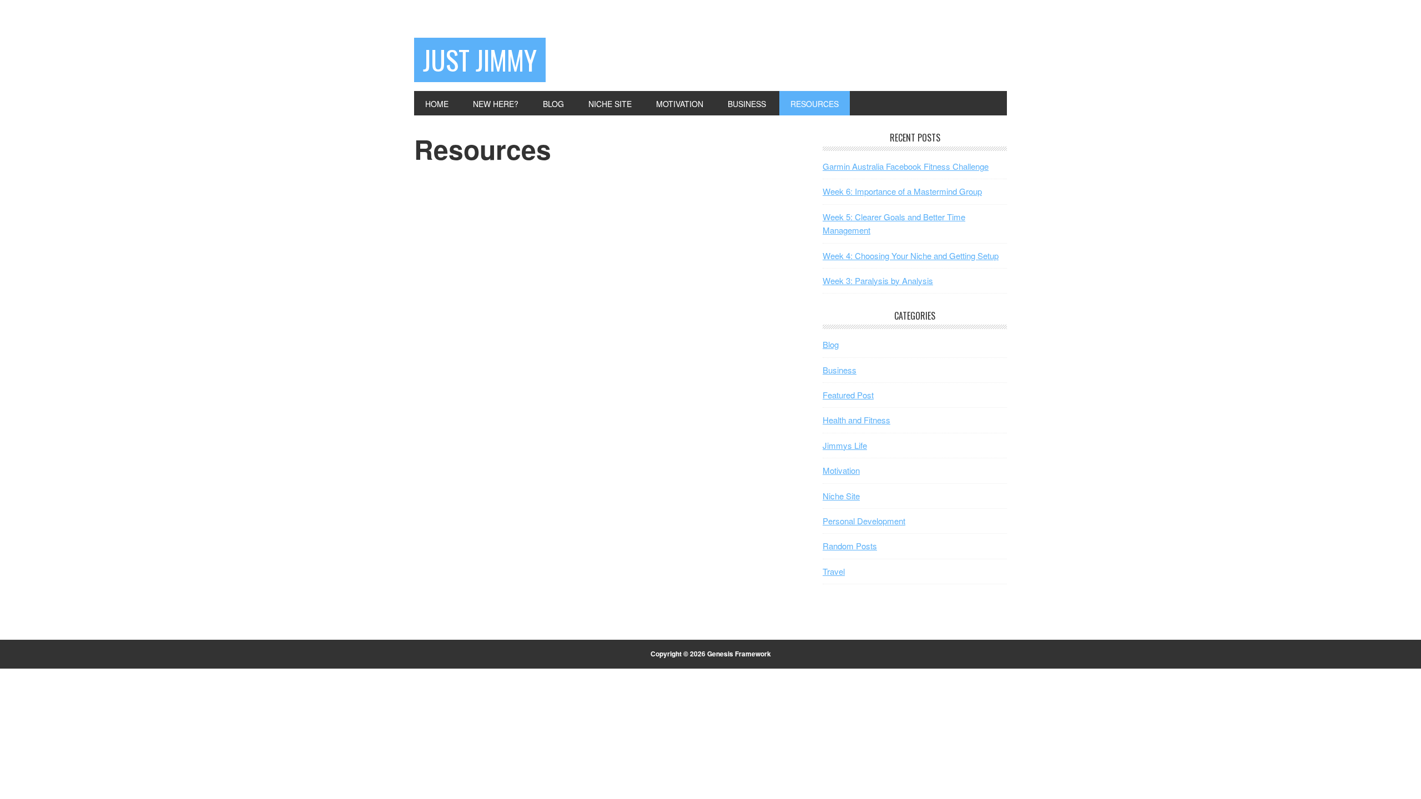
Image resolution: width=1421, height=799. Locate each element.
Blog (831, 344)
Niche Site (841, 496)
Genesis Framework (739, 654)
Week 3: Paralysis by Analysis (878, 280)
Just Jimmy (480, 59)
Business (839, 370)
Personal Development (864, 521)
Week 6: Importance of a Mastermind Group (902, 191)
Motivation (841, 470)
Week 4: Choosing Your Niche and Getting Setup (911, 255)
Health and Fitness (856, 420)
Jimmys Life (845, 445)
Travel (834, 571)
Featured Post (848, 395)
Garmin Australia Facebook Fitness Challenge (906, 166)
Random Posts (850, 546)
